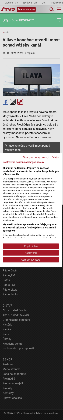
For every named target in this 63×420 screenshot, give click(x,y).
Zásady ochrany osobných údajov (41, 157)
